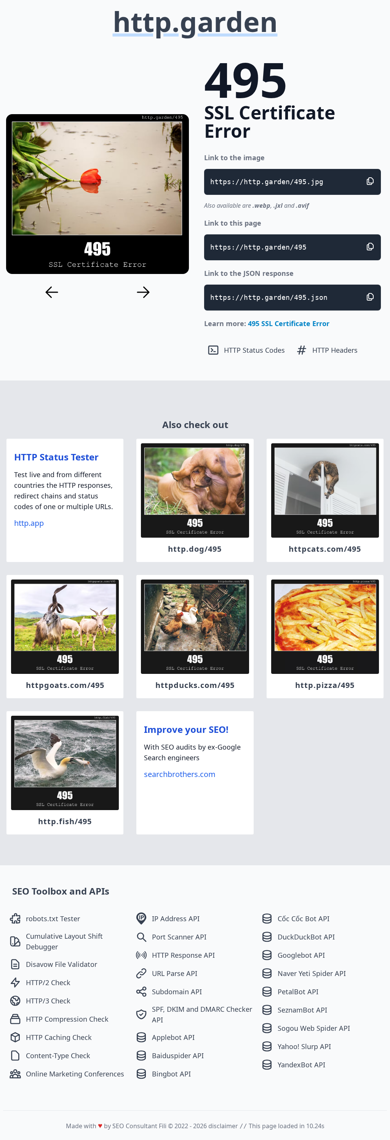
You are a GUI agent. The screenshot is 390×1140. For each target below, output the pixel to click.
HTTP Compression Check (67, 1019)
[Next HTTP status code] (143, 292)
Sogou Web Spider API (314, 1028)
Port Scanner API (179, 936)
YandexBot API (301, 1064)
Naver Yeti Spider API (312, 973)
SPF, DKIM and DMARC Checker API (202, 1014)
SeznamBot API (302, 1009)
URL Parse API (174, 973)
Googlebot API (301, 955)
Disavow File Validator (61, 964)
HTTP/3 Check (48, 1000)
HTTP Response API (183, 955)
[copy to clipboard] (370, 181)
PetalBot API (298, 991)
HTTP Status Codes (254, 350)
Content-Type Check (58, 1055)
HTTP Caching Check (59, 1037)
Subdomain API (177, 991)
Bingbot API (171, 1073)
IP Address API (176, 918)
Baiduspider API (178, 1055)
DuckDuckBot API (306, 936)
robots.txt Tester (53, 918)
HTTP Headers (335, 350)
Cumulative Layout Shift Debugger (64, 941)
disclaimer (223, 1126)
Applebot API (173, 1037)
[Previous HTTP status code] (52, 292)
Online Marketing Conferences (75, 1073)
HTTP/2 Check (48, 982)
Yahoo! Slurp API (304, 1046)
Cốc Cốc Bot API (303, 918)
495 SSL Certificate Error (288, 323)
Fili (162, 1126)
